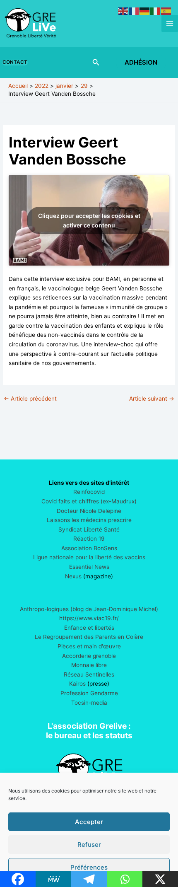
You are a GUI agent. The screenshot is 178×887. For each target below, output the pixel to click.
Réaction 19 (89, 538)
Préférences (89, 867)
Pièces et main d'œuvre (89, 646)
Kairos (77, 683)
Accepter (89, 822)
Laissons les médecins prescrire (89, 520)
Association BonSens (89, 548)
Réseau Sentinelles (89, 674)
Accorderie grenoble (89, 656)
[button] (16, 62)
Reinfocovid (89, 491)
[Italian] (155, 10)
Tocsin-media (89, 702)
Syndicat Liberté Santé (89, 529)
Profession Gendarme (89, 693)
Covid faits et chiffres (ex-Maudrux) (89, 501)
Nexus (73, 576)
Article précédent (30, 399)
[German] (145, 10)
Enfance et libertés (89, 627)
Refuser (89, 844)
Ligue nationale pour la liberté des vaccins (89, 557)
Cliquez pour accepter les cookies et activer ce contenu (89, 220)
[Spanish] (166, 10)
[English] (123, 10)
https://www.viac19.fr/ (89, 618)
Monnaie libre (89, 665)
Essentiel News (89, 566)
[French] (134, 10)
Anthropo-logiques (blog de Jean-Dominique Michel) (89, 609)
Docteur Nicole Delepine (89, 511)
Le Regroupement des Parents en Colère (89, 636)
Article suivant (151, 399)
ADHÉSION (141, 62)
